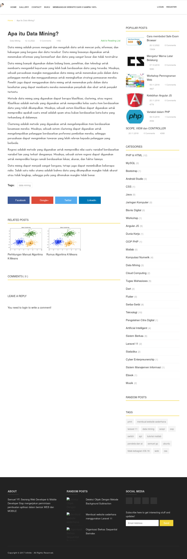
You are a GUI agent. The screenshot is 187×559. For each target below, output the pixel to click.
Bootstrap (131, 171)
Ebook (129, 375)
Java (129, 194)
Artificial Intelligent (136, 328)
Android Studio (134, 178)
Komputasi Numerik (138, 257)
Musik (129, 383)
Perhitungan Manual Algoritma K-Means (25, 256)
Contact (36, 7)
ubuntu (166, 443)
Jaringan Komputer (137, 202)
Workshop (132, 218)
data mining (25, 185)
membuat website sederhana (151, 421)
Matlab (130, 249)
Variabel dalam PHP (158, 112)
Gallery (24, 7)
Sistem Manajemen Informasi (143, 367)
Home (13, 7)
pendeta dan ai (135, 443)
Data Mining (15, 40)
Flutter (129, 296)
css (165, 450)
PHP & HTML (134, 155)
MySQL (130, 163)
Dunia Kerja (133, 233)
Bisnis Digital (133, 210)
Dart (128, 288)
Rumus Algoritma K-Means (61, 254)
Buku (47, 7)
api (140, 436)
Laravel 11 (132, 343)
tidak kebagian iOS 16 (139, 450)
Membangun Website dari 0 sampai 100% (75, 7)
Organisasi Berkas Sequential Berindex (101, 531)
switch (131, 436)
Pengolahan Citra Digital (140, 320)
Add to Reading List (110, 40)
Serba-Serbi (133, 304)
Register (171, 6)
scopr (162, 428)
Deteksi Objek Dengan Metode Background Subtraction (102, 501)
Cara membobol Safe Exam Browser (163, 38)
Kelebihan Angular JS (159, 95)
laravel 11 (133, 428)
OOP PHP (132, 241)
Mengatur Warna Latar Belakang (160, 58)
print (130, 421)
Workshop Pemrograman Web (161, 77)
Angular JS (132, 226)
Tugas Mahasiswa (137, 281)
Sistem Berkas (135, 336)
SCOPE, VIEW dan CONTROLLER (146, 128)
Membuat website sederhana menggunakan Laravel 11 (101, 516)
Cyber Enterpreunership (140, 359)
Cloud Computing (136, 273)
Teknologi (131, 312)
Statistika (131, 351)
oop (172, 428)
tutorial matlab (154, 436)
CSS (128, 186)
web (157, 450)
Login (160, 6)
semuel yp (153, 443)
